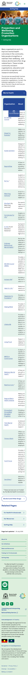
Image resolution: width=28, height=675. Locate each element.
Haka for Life (8, 288)
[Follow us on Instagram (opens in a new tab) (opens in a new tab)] (11, 603)
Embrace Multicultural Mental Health (8, 245)
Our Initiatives (6, 544)
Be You (6, 181)
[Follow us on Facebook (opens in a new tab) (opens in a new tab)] (3, 603)
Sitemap (4, 669)
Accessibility (11, 669)
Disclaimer (4, 666)
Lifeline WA (7, 324)
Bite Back (7, 203)
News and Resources (8, 548)
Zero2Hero (7, 479)
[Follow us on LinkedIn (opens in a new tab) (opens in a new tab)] (7, 603)
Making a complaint (7, 672)
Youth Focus (8, 461)
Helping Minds (8, 307)
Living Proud (8, 342)
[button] (20, 4)
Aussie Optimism (9, 150)
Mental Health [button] (8, 93)
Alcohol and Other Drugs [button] (12, 498)
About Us (4, 539)
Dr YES (6, 227)
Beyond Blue (8, 166)
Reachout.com (9, 385)
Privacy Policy (13, 666)
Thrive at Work (8, 438)
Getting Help (14, 9)
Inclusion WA (8, 279)
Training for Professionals (9, 553)
